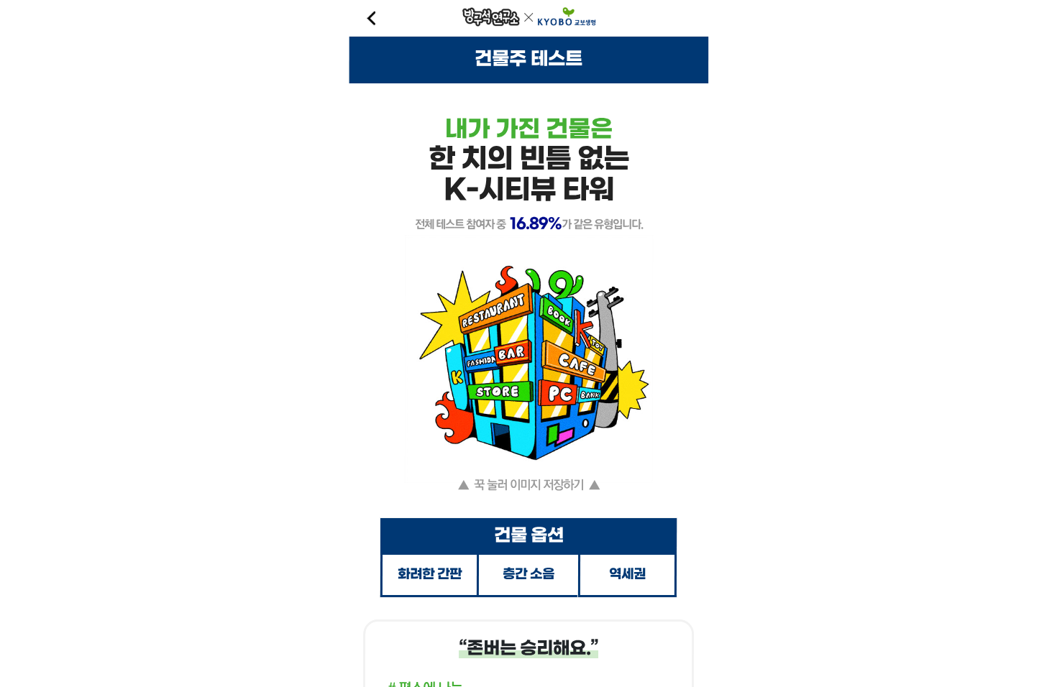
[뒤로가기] (371, 18)
